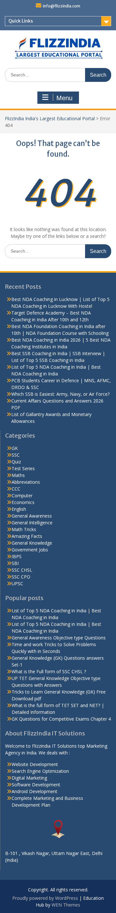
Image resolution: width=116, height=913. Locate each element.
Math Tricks (24, 529)
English (19, 509)
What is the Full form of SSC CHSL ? (49, 671)
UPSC (17, 583)
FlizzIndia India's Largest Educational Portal (50, 118)
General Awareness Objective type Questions (59, 638)
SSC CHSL (22, 570)
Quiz (16, 462)
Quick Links (20, 21)
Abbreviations (26, 482)
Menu (64, 98)
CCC (16, 489)
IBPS (17, 556)
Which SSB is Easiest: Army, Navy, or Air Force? (60, 394)
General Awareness (32, 516)
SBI (15, 563)
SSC (16, 455)
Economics (23, 502)
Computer (22, 495)
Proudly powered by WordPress (45, 898)
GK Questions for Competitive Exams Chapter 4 (61, 719)
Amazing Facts (27, 536)
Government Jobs (30, 550)
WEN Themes (66, 905)
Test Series (23, 468)
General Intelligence (32, 523)
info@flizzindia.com (61, 6)
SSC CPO (21, 577)
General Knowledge (32, 543)
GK (15, 448)
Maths (18, 475)
